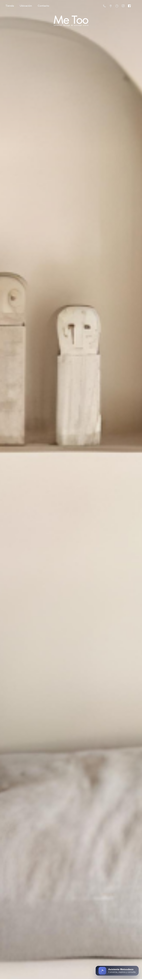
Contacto (43, 5)
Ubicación (26, 5)
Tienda (10, 5)
